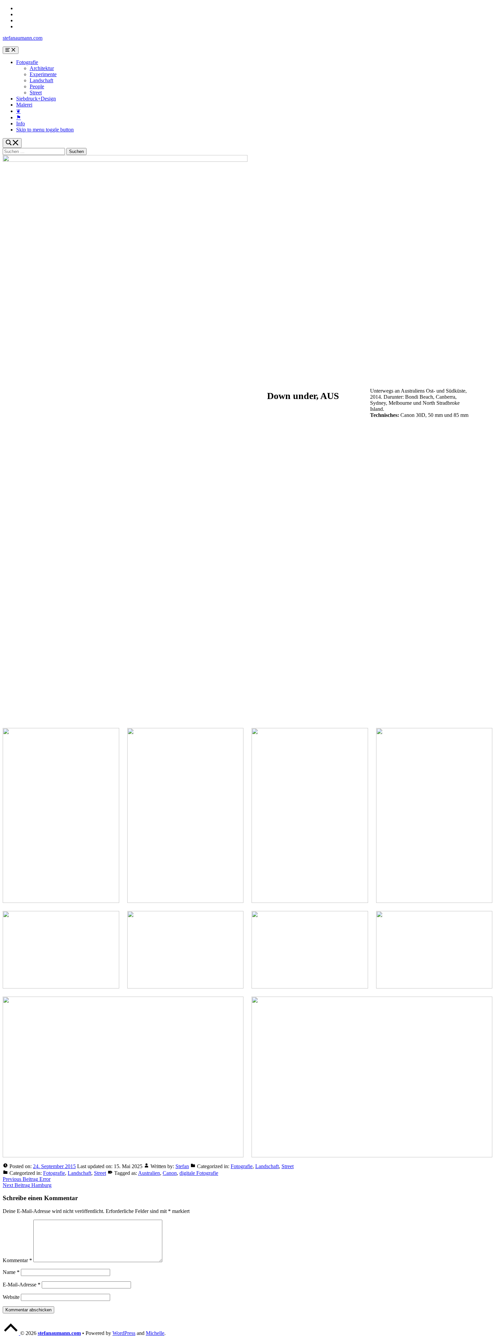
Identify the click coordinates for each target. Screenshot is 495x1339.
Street (36, 92)
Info (20, 123)
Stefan (182, 1166)
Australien (149, 1173)
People (37, 86)
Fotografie (27, 62)
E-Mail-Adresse (21, 1284)
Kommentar (17, 1260)
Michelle (155, 1333)
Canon (170, 1173)
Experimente (43, 74)
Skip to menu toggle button (45, 129)
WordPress (123, 1333)
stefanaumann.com (22, 38)
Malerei (24, 105)
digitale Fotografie (198, 1173)
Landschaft (41, 80)
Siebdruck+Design (36, 98)
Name (11, 1272)
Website (11, 1297)
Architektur (42, 68)
